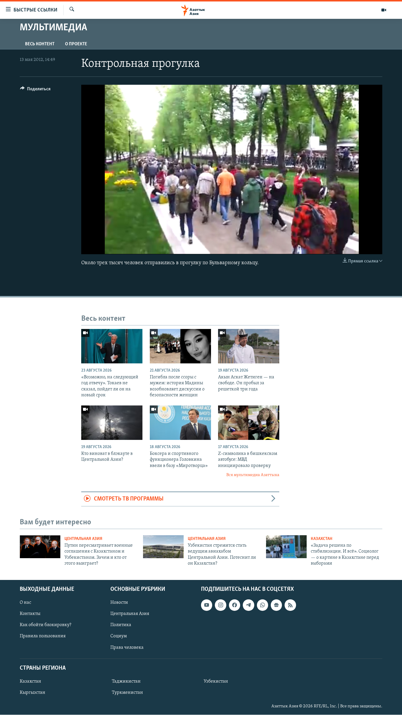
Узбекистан (216, 681)
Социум (118, 636)
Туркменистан (127, 692)
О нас (25, 603)
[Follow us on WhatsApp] (262, 605)
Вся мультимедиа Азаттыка (252, 475)
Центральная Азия (83, 539)
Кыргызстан (32, 692)
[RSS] (290, 605)
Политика (120, 625)
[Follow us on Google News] (276, 605)
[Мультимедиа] (384, 10)
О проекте (76, 44)
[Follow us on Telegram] (248, 605)
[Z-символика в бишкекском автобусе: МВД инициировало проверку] (248, 422)
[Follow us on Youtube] (206, 605)
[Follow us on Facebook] (234, 605)
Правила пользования (43, 636)
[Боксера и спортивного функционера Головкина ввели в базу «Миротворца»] (180, 422)
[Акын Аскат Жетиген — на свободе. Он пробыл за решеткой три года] (248, 346)
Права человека (127, 647)
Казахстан (321, 539)
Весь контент (39, 44)
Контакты (30, 614)
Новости (119, 603)
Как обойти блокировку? (45, 625)
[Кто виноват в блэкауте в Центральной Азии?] (111, 422)
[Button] (35, 90)
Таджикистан (126, 681)
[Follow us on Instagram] (220, 605)
